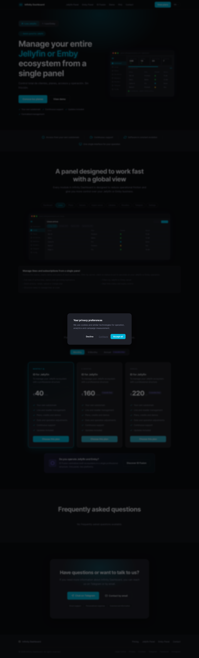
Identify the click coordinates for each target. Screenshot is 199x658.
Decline (89, 336)
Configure (103, 336)
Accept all (118, 336)
